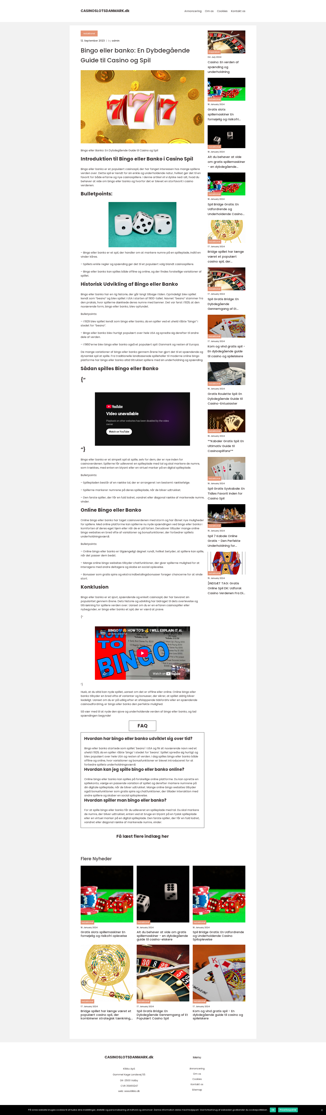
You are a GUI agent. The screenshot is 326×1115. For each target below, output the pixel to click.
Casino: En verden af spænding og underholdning (223, 67)
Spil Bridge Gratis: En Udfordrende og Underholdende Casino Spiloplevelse (225, 209)
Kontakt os (238, 11)
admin (116, 40)
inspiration (214, 52)
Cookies (222, 11)
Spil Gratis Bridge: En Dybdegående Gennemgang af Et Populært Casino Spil (224, 304)
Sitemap (197, 1089)
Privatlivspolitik (288, 1109)
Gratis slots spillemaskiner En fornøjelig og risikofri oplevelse (223, 114)
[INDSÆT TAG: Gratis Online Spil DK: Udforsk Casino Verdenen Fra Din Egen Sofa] (226, 588)
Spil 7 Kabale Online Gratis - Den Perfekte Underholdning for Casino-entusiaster (224, 541)
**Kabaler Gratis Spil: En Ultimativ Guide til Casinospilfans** (226, 446)
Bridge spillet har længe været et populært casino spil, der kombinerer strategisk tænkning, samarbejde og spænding (226, 257)
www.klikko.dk (132, 1091)
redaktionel (89, 33)
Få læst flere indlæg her (142, 836)
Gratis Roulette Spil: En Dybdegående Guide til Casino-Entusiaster (225, 399)
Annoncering (193, 11)
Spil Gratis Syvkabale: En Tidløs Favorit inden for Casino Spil (226, 493)
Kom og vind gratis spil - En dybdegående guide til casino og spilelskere (226, 351)
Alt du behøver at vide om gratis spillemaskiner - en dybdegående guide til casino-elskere (226, 162)
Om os (209, 11)
